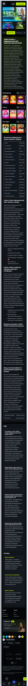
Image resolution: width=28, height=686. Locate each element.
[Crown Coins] (13, 99)
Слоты (19, 32)
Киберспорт (16, 616)
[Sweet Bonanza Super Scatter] (20, 114)
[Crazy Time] (13, 128)
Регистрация (21, 4)
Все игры (12, 32)
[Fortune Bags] (20, 99)
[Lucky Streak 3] (5, 99)
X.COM (18, 642)
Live (14, 612)
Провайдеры (5, 616)
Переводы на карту (10, 639)
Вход (13, 4)
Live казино (5, 614)
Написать (7, 627)
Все (18, 93)
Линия (15, 614)
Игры (4, 612)
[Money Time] (5, 128)
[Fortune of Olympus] (13, 114)
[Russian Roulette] (20, 128)
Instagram (6, 646)
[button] (24, 684)
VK (5, 642)
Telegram (11, 642)
